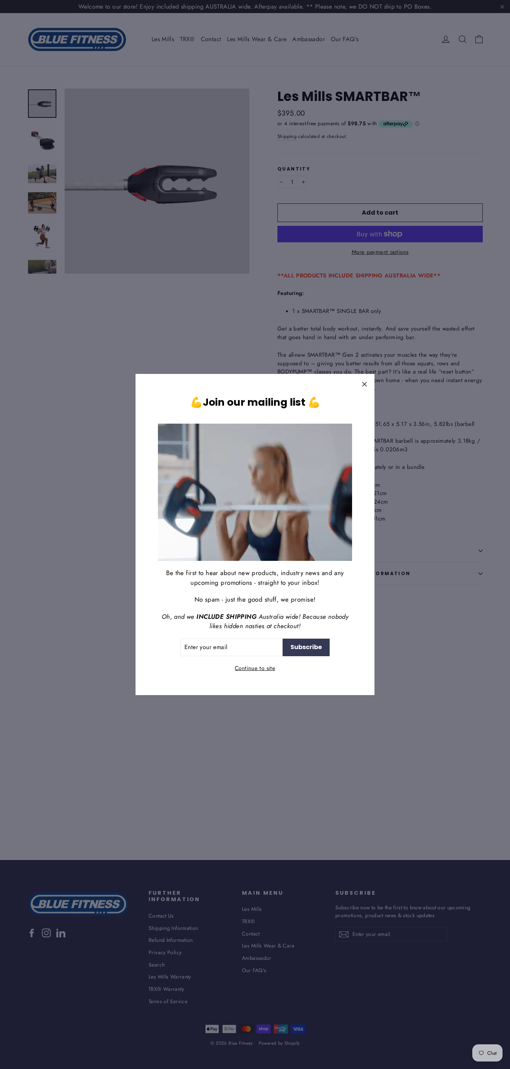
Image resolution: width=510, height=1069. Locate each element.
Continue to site (255, 668)
